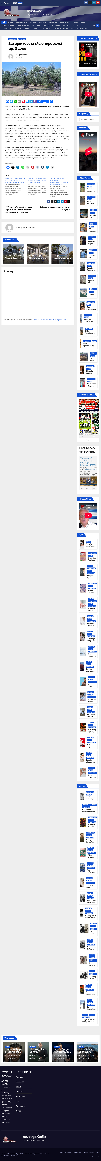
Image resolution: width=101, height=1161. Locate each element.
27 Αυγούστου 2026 (87, 1055)
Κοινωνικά (56, 25)
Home (62, 1152)
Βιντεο (37, 29)
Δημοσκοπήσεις (23, 25)
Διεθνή (33, 22)
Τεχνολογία (20, 1106)
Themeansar (13, 1155)
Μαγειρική (36, 25)
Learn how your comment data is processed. (49, 320)
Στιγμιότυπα (21, 39)
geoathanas (23, 55)
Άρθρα (98, 1152)
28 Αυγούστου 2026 (14, 1055)
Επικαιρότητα (21, 22)
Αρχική (10, 22)
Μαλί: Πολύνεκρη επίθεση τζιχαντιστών (91, 205)
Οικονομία (53, 22)
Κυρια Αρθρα (92, 588)
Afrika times (8, 25)
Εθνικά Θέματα (79, 22)
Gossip (75, 25)
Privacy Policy (77, 1152)
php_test (68, 1152)
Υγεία (18, 1101)
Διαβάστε (90, 566)
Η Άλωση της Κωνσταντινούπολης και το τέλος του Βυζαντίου (89, 813)
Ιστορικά (47, 29)
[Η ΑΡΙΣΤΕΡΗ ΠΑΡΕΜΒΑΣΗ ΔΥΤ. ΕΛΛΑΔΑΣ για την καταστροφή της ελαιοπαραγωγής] (39, 186)
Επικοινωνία (96, 1157)
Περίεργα (18, 29)
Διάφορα (81, 1046)
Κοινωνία (19, 1092)
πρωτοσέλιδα (91, 440)
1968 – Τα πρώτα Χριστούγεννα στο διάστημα (91, 888)
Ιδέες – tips (7, 29)
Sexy (27, 29)
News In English (62, 29)
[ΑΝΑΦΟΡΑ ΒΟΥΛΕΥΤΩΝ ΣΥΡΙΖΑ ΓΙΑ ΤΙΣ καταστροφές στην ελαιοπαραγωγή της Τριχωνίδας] (16, 186)
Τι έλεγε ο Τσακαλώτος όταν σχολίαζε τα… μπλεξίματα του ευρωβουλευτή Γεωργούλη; (18, 209)
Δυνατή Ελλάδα (34, 11)
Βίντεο (18, 1111)
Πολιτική (42, 22)
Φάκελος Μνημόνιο (79, 29)
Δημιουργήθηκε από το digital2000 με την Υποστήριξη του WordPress (23, 1154)
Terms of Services (88, 1152)
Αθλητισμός (65, 22)
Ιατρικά (66, 25)
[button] (94, 26)
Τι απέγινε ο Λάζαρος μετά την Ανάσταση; (92, 828)
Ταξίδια (46, 25)
